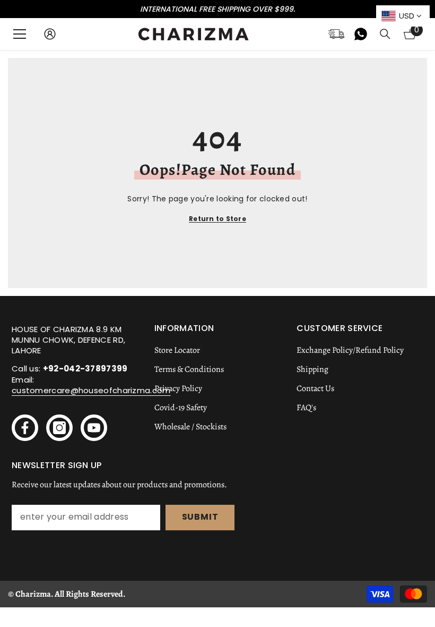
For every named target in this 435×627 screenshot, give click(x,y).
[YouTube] (94, 427)
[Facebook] (25, 427)
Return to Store (217, 218)
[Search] (385, 34)
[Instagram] (59, 427)
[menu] (19, 34)
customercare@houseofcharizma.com (91, 390)
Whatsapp (360, 34)
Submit (200, 517)
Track (336, 34)
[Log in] (50, 34)
